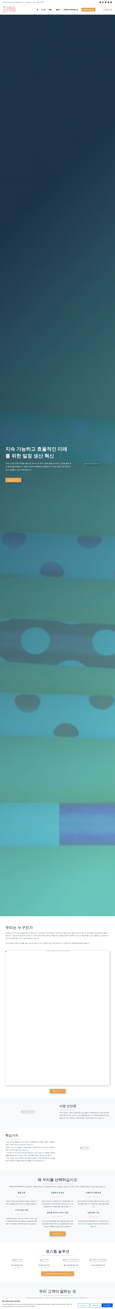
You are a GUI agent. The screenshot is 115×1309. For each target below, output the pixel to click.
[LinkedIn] (111, 2)
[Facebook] (100, 2)
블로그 (58, 10)
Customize (83, 1305)
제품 (50, 10)
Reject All (95, 1305)
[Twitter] (105, 2)
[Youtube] (103, 2)
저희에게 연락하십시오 (70, 10)
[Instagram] (108, 2)
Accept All (107, 1305)
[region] (57, 1303)
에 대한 (43, 10)
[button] (88, 9)
